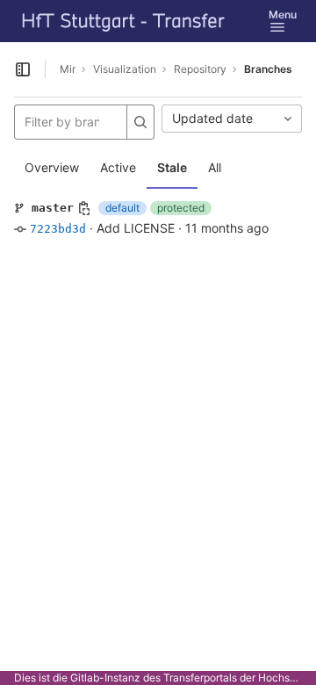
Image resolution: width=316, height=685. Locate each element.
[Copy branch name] (84, 208)
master (53, 207)
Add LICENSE (136, 227)
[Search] (140, 122)
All (214, 167)
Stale (172, 167)
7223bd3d (58, 228)
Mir (67, 69)
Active (118, 167)
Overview (52, 167)
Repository (200, 69)
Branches (268, 69)
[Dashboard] (124, 21)
